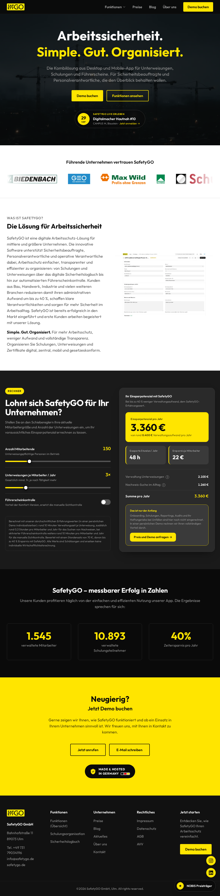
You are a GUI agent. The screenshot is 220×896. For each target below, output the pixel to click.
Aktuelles (100, 836)
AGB (140, 836)
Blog (152, 7)
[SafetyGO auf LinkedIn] (211, 872)
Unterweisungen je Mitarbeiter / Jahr (31, 477)
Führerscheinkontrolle (43, 502)
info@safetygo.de (20, 859)
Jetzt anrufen (88, 750)
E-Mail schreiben (129, 750)
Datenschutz (146, 828)
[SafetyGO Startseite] (15, 6)
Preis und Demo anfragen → (153, 537)
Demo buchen (198, 7)
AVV (140, 844)
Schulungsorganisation (67, 834)
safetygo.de (16, 865)
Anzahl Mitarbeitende (32, 451)
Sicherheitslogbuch (65, 841)
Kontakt (99, 852)
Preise (137, 7)
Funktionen (113, 7)
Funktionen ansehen (127, 96)
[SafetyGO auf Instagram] (211, 860)
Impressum (145, 821)
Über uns (169, 7)
